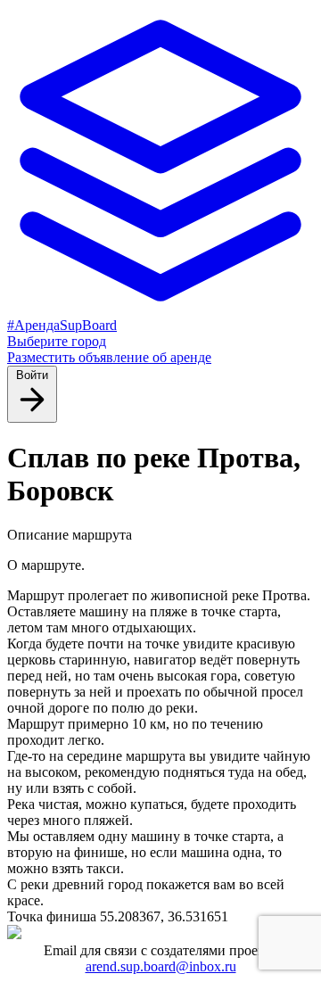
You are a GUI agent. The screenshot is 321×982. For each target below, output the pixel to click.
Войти (32, 375)
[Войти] (32, 412)
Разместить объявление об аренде (109, 357)
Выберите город (56, 341)
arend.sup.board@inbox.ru (161, 966)
